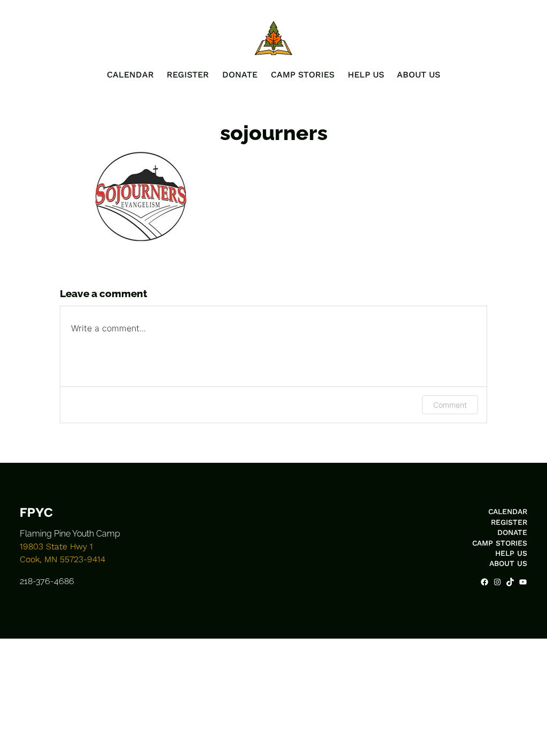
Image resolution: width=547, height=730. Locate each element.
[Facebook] (484, 582)
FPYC (36, 512)
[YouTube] (523, 582)
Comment (450, 404)
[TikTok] (510, 582)
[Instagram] (497, 582)
